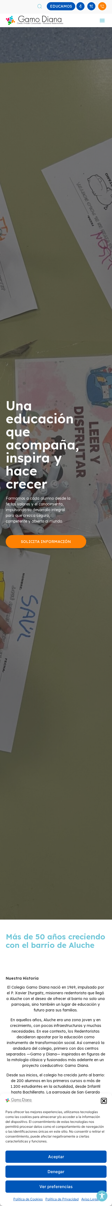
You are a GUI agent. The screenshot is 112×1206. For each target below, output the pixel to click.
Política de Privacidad (62, 1199)
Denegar (56, 1171)
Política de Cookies (28, 1199)
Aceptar (56, 1156)
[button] (104, 1101)
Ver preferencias (56, 1186)
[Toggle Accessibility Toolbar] (102, 1196)
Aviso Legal (90, 1199)
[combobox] (43, 6)
